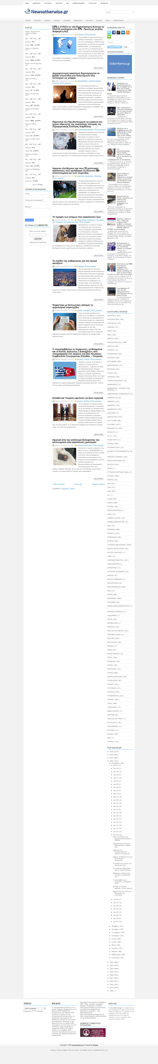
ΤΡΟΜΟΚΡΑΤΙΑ (113, 696)
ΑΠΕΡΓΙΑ (110, 346)
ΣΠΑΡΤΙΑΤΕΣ (112, 669)
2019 (111, 972)
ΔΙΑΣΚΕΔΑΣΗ (36, 3)
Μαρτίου (115, 951)
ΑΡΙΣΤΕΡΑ (111, 358)
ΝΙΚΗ (109, 591)
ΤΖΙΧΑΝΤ (110, 684)
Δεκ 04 (115, 912)
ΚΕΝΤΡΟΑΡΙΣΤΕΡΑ (114, 510)
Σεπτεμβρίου (116, 932)
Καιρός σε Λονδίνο (31, 154)
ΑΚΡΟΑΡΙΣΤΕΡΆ (82, 81)
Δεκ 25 (115, 784)
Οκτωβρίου (115, 929)
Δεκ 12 (115, 825)
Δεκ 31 (115, 765)
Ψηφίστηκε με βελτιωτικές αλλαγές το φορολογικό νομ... (121, 875)
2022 (111, 962)
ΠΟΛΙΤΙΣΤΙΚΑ (92, 3)
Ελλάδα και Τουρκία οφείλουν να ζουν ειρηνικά (77, 398)
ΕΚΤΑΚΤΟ (111, 432)
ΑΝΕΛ (109, 335)
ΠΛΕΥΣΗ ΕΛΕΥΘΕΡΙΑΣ (115, 631)
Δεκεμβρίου (116, 763)
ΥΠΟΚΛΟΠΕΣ (112, 707)
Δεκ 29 (115, 772)
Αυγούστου (115, 936)
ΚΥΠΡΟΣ (110, 541)
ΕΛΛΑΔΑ (99, 20)
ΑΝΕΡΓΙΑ (110, 338)
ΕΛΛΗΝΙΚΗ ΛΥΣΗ (113, 447)
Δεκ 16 (115, 813)
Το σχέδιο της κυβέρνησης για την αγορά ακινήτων (74, 261)
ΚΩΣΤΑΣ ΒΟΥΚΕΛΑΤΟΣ (71, 222)
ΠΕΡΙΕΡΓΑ (111, 627)
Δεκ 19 (115, 803)
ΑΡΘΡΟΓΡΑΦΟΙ (118, 20)
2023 (111, 761)
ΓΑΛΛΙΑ (110, 373)
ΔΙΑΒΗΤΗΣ (111, 405)
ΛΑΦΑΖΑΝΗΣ (112, 568)
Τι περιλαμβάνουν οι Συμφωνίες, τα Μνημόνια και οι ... (122, 881)
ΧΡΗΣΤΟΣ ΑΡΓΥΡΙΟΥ (115, 719)
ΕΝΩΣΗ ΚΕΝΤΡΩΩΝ (114, 461)
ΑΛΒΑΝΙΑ (110, 327)
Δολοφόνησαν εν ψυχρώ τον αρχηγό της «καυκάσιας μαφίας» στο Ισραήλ (124, 245)
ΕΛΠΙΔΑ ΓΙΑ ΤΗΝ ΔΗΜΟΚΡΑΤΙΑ (118, 451)
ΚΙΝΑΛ (109, 514)
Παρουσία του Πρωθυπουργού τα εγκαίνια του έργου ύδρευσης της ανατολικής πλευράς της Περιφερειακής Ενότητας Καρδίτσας (77, 123)
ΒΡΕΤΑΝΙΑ (111, 369)
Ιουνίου (114, 942)
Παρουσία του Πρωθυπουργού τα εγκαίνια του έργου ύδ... (122, 851)
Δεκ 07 (115, 903)
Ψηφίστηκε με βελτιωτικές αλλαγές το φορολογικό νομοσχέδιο (72, 306)
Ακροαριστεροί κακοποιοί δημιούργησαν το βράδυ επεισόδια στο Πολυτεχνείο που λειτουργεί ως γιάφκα (76, 75)
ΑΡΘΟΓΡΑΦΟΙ (82, 220)
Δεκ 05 (115, 909)
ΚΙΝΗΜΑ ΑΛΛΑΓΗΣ (114, 518)
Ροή (125, 47)
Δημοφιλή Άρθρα (114, 47)
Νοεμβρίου (115, 926)
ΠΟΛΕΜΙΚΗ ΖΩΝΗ (114, 634)
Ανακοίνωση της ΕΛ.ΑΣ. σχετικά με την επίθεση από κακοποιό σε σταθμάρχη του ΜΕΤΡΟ (125, 200)
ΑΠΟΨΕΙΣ (111, 350)
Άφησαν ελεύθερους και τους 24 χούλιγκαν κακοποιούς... (122, 858)
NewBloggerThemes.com (100, 1050)
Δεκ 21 (115, 797)
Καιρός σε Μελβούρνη (32, 169)
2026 (111, 751)
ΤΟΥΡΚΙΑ (87, 359)
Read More (98, 68)
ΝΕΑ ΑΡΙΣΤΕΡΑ (112, 583)
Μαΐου (114, 945)
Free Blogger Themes (86, 1050)
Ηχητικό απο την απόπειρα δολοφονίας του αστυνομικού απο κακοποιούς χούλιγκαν (75, 440)
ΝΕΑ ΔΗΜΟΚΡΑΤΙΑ (114, 587)
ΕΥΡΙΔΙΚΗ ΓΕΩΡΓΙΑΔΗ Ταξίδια (118, 472)
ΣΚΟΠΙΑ (110, 665)
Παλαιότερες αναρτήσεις (98, 484)
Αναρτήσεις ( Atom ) (68, 488)
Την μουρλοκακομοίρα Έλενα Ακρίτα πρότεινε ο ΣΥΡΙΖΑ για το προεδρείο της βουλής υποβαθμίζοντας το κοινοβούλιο (119, 154)
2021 (111, 965)
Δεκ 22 (115, 794)
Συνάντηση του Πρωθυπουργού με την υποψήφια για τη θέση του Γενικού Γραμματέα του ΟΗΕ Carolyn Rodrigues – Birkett (119, 88)
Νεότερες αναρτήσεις (59, 484)
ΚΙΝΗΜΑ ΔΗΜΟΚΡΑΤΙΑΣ (116, 522)
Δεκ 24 (115, 787)
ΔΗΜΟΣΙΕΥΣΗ (112, 398)
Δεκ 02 (115, 918)
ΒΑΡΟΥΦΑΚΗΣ (112, 365)
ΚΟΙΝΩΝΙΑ (67, 20)
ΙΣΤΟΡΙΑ (110, 506)
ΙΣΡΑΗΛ (110, 503)
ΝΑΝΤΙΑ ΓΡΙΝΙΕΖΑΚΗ (115, 579)
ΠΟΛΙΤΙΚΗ (37, 20)
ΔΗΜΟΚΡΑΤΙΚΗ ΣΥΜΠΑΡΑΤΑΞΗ (118, 394)
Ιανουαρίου (116, 958)
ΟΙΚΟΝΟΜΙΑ (111, 598)
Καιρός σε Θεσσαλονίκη (33, 63)
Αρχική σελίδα (78, 484)
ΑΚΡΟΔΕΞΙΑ (111, 323)
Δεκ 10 (115, 831)
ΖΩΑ (67, 3)
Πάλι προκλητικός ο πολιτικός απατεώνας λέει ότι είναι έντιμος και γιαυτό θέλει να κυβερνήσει (125, 111)
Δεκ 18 (115, 806)
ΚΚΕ (109, 526)
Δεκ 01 (115, 921)
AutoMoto (110, 734)
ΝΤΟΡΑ (110, 594)
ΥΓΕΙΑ (108, 20)
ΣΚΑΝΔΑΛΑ (111, 661)
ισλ (108, 495)
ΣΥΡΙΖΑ (110, 673)
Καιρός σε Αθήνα (31, 33)
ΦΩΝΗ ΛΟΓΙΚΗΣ (113, 711)
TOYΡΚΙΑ (110, 742)
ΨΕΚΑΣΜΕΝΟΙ (112, 726)
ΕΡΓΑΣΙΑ (110, 464)
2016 (111, 981)
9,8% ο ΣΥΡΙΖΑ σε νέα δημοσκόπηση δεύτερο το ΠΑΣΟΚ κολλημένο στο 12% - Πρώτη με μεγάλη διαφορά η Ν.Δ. (78, 28)
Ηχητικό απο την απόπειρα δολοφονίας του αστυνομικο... (122, 893)
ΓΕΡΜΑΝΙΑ (111, 377)
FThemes (59, 1050)
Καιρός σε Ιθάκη (30, 124)
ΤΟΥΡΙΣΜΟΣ (112, 688)
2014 (111, 988)
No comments (91, 34)
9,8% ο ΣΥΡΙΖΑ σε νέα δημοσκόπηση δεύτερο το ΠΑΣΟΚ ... (122, 838)
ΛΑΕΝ (109, 556)
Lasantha (76, 1050)
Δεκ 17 (115, 809)
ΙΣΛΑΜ (110, 499)
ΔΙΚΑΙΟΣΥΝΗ (78, 20)
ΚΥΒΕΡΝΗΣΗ (112, 537)
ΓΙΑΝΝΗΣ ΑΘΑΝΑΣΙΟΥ (115, 381)
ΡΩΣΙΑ (109, 657)
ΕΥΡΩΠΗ (47, 20)
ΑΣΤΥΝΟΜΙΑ (112, 361)
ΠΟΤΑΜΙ (110, 646)
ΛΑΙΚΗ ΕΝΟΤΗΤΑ (113, 564)
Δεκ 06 (115, 906)
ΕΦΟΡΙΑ (80, 310)
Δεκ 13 (115, 822)
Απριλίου (115, 948)
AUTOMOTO (48, 3)
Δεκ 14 (115, 819)
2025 (111, 755)
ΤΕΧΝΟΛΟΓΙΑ (112, 680)
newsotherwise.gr (78, 1045)
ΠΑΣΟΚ (110, 619)
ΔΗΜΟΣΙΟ (111, 401)
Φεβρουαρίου (116, 954)
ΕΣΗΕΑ (110, 468)
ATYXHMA (111, 730)
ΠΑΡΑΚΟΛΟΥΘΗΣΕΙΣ (115, 612)
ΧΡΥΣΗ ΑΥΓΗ (112, 722)
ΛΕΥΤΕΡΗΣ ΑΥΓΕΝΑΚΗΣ (116, 572)
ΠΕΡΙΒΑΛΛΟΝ (112, 623)
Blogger (40, 184)
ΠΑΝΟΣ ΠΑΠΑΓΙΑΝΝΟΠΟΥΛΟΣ (118, 606)
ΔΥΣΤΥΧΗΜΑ (112, 421)
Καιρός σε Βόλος (31, 78)
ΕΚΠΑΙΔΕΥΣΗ (104, 3)
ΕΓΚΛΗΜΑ (89, 20)
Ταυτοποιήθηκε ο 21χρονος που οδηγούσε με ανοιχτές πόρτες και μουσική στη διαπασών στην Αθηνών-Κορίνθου (125, 178)
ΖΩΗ (109, 487)
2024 (111, 758)
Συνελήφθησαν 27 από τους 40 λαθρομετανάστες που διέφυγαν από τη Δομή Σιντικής (124, 291)
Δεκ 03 (115, 915)
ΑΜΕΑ (27, 3)
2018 (111, 975)
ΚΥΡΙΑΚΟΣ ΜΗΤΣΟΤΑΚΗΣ (85, 129)
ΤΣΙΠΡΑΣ (110, 700)
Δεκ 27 (115, 778)
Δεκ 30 (115, 768)
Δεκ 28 (115, 775)
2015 (111, 984)
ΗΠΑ (109, 491)
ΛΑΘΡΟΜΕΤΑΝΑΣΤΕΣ (115, 560)
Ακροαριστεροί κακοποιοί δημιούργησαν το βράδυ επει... (122, 845)
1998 (111, 991)
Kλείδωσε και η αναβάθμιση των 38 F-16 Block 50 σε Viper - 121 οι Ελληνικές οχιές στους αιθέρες (125, 132)
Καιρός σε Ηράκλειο (32, 48)
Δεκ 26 (115, 781)
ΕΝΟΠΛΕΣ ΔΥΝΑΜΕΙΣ (115, 457)
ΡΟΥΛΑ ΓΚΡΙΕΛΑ (113, 654)
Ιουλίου (114, 939)
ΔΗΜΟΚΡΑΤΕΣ (112, 384)
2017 (111, 978)
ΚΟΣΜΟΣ (57, 20)
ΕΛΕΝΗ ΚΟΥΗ (112, 440)
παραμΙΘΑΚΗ (112, 615)
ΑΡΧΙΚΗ (28, 20)
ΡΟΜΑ (109, 650)
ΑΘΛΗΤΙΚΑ (59, 3)
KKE (109, 738)
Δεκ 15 (115, 816)
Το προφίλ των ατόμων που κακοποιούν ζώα (76, 217)
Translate (39, 1011)
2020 (111, 969)
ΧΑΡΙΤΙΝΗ (111, 715)
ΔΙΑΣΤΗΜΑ (111, 413)
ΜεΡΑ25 (110, 575)
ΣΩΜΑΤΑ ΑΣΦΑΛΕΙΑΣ (79, 3)
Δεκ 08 (115, 899)
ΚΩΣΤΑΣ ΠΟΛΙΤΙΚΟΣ (114, 552)
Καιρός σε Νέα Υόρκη (32, 139)
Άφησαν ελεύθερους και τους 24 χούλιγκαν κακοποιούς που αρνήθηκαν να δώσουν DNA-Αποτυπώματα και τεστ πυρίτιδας (76, 170)
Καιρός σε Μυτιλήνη (32, 109)
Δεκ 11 (115, 828)
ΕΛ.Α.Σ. (110, 436)
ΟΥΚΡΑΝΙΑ (111, 602)
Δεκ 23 (115, 790)
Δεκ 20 (115, 800)
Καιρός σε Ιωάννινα (32, 93)
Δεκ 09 (115, 835)
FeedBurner (42, 242)
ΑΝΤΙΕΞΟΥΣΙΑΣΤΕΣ (94, 81)
